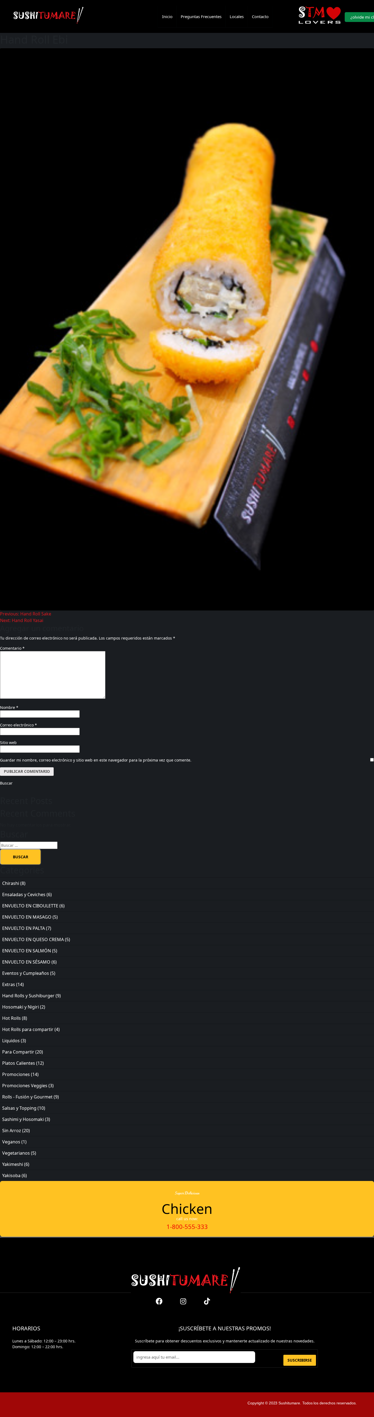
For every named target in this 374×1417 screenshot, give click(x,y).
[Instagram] (183, 1301)
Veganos (11, 1142)
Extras (8, 984)
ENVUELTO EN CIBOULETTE (30, 906)
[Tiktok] (207, 1301)
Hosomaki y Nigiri (20, 1007)
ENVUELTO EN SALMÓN (26, 951)
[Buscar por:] (185, 845)
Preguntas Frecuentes (201, 16)
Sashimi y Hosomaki (23, 1119)
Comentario (12, 648)
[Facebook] (159, 1301)
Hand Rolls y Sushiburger (28, 996)
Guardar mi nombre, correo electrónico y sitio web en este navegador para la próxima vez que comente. (95, 760)
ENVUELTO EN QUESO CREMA (33, 939)
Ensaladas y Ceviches (23, 894)
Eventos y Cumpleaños (25, 973)
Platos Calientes (18, 1063)
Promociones (16, 1074)
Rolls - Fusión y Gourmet (27, 1097)
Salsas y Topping (19, 1108)
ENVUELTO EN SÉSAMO (26, 962)
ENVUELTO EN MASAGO (26, 917)
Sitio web (8, 742)
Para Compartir (18, 1052)
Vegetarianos (16, 1153)
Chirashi (10, 883)
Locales (237, 16)
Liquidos (11, 1041)
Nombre (9, 707)
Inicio (167, 16)
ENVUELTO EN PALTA (23, 928)
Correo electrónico (18, 725)
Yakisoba (11, 1175)
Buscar (6, 783)
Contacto (260, 16)
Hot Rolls (11, 1018)
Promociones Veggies (24, 1086)
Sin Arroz (11, 1131)
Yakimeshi (12, 1164)
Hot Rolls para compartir (27, 1029)
